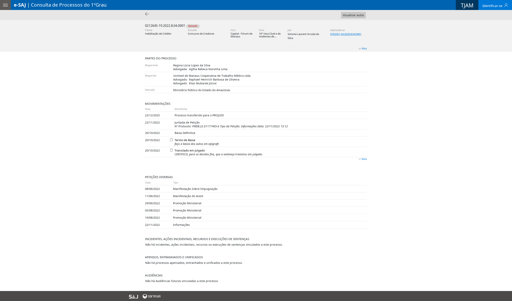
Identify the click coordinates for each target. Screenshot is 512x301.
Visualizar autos (353, 15)
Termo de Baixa (185, 140)
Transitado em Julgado (190, 150)
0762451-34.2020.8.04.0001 (345, 34)
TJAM (467, 5)
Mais (364, 159)
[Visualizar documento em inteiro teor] (171, 139)
